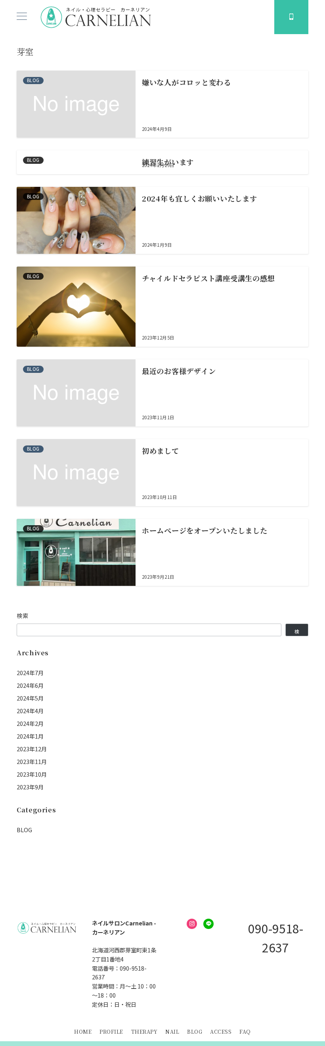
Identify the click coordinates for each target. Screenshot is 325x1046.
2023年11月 (32, 762)
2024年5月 (30, 698)
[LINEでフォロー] (208, 924)
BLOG (24, 830)
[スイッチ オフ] (291, 17)
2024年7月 (30, 673)
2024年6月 (30, 685)
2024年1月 (30, 736)
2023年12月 (32, 749)
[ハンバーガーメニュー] (22, 17)
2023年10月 (32, 774)
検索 (23, 616)
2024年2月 (30, 723)
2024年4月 (30, 711)
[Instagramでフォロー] (192, 924)
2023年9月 (30, 787)
